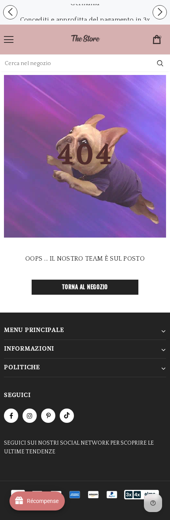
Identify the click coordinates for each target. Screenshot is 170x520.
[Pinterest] (48, 416)
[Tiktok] (67, 416)
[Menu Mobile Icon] (8, 39)
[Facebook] (11, 416)
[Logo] (85, 39)
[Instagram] (30, 416)
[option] (85, 19)
